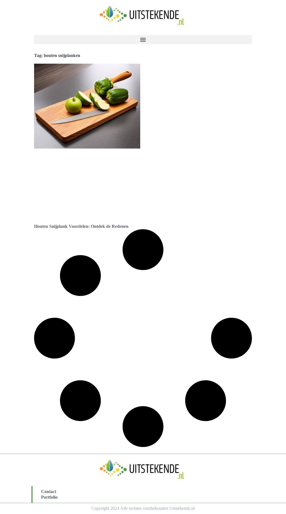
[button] (143, 39)
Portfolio (49, 497)
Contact (48, 491)
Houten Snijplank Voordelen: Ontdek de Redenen (81, 226)
